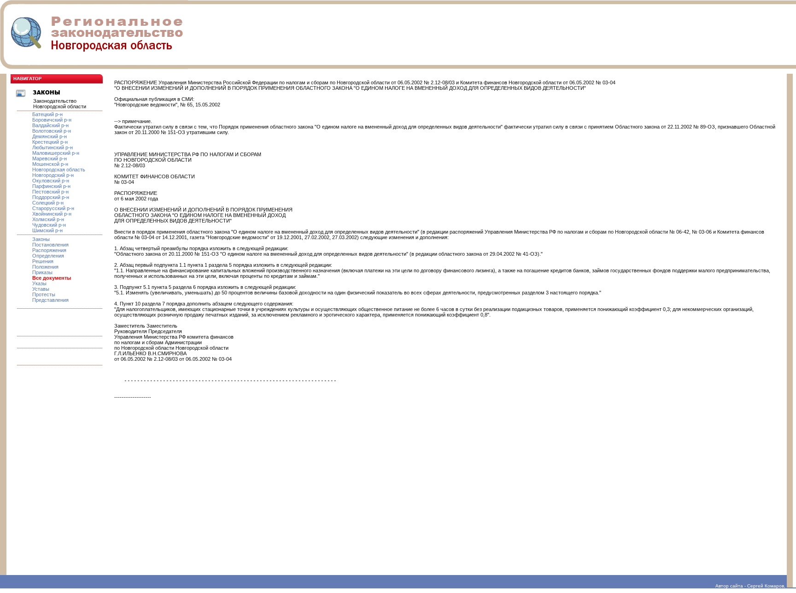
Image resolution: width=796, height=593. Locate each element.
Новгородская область (58, 169)
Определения (48, 255)
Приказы (42, 272)
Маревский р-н (49, 158)
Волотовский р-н (51, 131)
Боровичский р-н (51, 120)
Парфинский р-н (51, 186)
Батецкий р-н (47, 114)
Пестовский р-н (50, 191)
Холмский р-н (48, 219)
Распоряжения (49, 250)
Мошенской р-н (50, 164)
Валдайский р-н (50, 125)
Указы (39, 283)
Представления (50, 300)
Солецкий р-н (48, 202)
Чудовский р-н (49, 225)
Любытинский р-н (52, 147)
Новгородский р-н (53, 175)
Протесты (43, 294)
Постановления (50, 244)
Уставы (40, 289)
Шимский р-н (47, 230)
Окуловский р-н (50, 180)
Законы (41, 239)
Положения (45, 267)
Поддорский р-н (50, 197)
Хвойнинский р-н (51, 214)
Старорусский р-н (53, 208)
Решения (42, 261)
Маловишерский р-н (55, 153)
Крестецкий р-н (50, 142)
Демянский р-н (49, 136)
